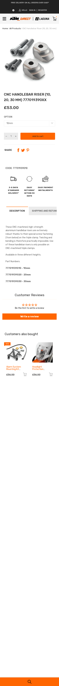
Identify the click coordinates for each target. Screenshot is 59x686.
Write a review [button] (29, 316)
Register (42, 10)
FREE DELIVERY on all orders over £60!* (30, 3)
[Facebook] (18, 150)
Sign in (32, 10)
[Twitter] (23, 150)
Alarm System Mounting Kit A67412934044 (14, 369)
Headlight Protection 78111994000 (39, 369)
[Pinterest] (28, 150)
